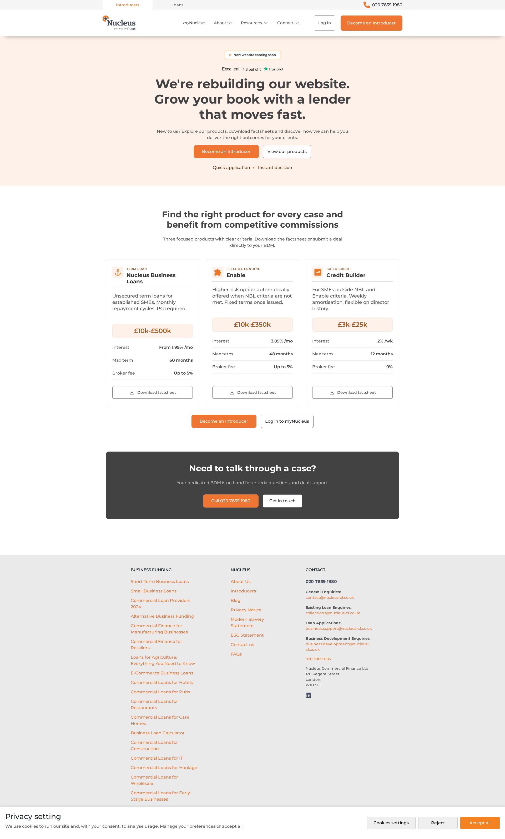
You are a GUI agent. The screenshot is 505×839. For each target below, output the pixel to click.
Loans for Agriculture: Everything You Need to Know (163, 660)
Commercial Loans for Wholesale (154, 780)
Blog (235, 600)
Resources (251, 22)
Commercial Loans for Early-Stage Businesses (161, 796)
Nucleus (194, 22)
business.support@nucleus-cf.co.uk (339, 628)
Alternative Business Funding (162, 616)
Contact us (288, 22)
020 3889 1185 (318, 659)
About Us (223, 22)
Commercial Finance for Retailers (156, 644)
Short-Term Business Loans (160, 581)
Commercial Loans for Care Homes (160, 720)
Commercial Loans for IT (157, 758)
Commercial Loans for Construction (154, 745)
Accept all (480, 822)
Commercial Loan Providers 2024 (160, 603)
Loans (177, 4)
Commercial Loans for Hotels (162, 682)
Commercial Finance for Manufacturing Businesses (159, 629)
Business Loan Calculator (158, 732)
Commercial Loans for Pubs (160, 691)
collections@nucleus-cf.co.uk (333, 613)
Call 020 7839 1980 (230, 500)
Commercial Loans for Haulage (164, 767)
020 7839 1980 (387, 4)
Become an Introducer (371, 23)
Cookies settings (391, 822)
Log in (324, 22)
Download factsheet (156, 392)
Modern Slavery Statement (247, 622)
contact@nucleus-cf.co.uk (330, 597)
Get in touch (282, 500)
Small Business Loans (153, 591)
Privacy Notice (246, 609)
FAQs (236, 654)
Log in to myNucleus (287, 421)
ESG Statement (247, 635)
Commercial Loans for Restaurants (154, 704)
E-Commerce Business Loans (162, 673)
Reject (438, 822)
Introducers (127, 4)
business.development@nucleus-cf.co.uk (337, 647)
